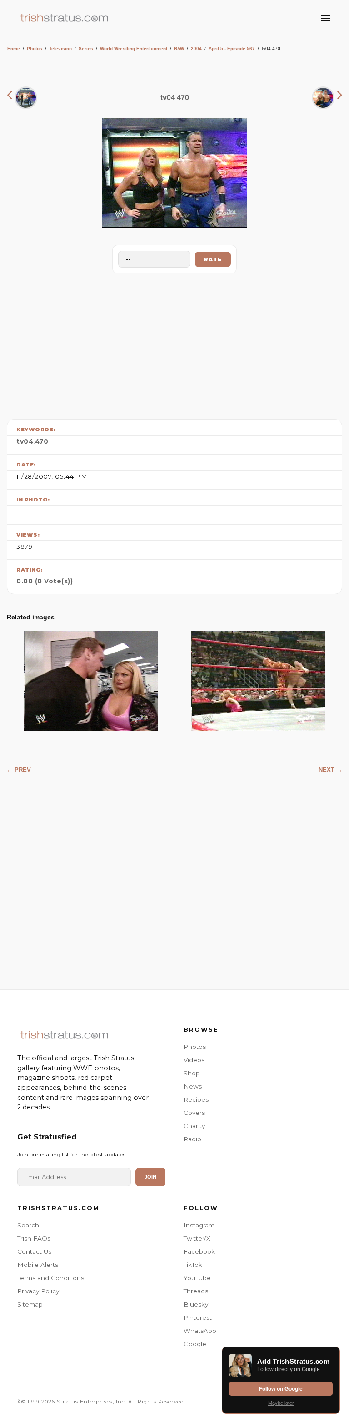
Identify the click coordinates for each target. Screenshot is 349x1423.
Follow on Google (281, 1389)
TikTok (193, 1264)
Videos (194, 1059)
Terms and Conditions (50, 1277)
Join (150, 1177)
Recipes (196, 1099)
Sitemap (30, 1304)
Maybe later (281, 1403)
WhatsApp (200, 1330)
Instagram (199, 1225)
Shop (192, 1073)
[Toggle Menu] (326, 18)
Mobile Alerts (37, 1264)
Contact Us (34, 1251)
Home (13, 48)
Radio (192, 1139)
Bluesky (196, 1304)
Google (195, 1343)
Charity (194, 1125)
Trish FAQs (33, 1238)
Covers (194, 1112)
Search (28, 1225)
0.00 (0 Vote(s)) (44, 581)
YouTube (197, 1277)
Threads (196, 1291)
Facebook (199, 1251)
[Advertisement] (174, 344)
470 (42, 441)
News (193, 1086)
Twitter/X (197, 1238)
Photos (34, 48)
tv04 (24, 441)
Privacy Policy (38, 1291)
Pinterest (198, 1317)
